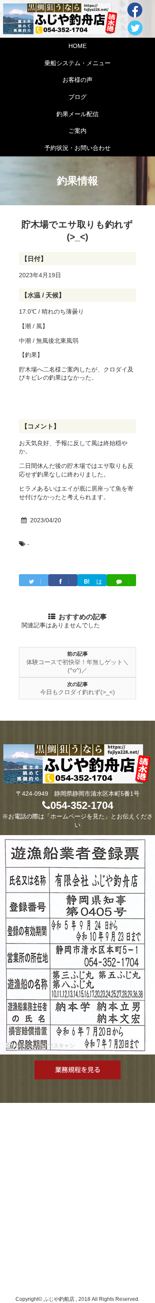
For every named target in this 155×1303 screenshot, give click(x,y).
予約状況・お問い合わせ (77, 147)
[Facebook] (63, 580)
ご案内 (77, 130)
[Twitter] (33, 580)
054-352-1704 (81, 805)
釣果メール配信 (77, 114)
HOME (77, 45)
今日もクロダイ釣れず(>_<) (77, 692)
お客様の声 (77, 79)
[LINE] (121, 580)
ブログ (77, 96)
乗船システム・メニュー (77, 63)
